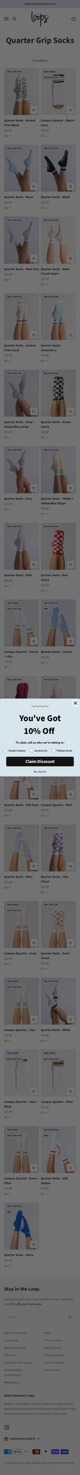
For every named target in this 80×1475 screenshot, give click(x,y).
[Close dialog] (75, 703)
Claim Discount (40, 761)
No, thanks (40, 772)
